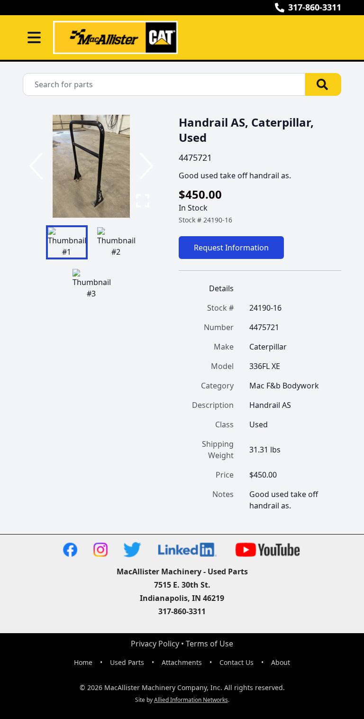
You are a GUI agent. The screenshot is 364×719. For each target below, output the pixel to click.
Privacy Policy (155, 643)
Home (83, 662)
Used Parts (127, 662)
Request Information (231, 247)
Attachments (182, 662)
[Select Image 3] (91, 284)
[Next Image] (144, 166)
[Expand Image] (142, 200)
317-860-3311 (314, 7)
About (280, 662)
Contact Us (236, 662)
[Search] (323, 84)
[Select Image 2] (116, 242)
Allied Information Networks (191, 700)
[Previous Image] (38, 166)
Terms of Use (209, 643)
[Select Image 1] (67, 242)
